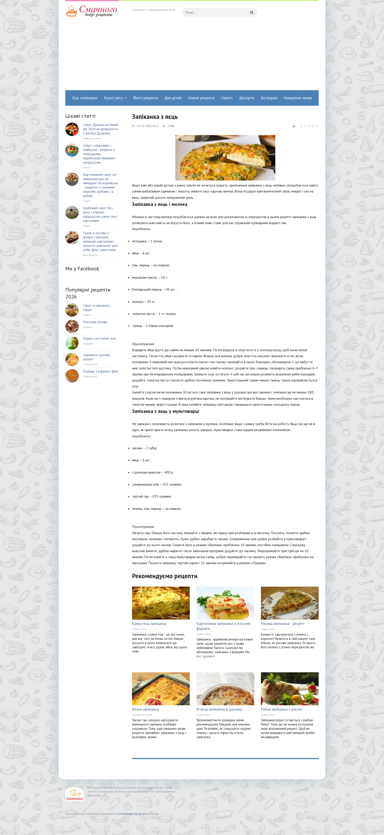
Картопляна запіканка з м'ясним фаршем (223, 626)
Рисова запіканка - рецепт (283, 623)
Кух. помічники (84, 97)
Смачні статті (139, 629)
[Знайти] (251, 12)
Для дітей (172, 97)
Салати (226, 97)
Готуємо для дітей (142, 714)
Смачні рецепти (201, 97)
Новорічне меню (298, 97)
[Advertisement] (192, 57)
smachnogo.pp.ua (130, 814)
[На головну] (92, 12)
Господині (269, 97)
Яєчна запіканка (145, 709)
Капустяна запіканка (149, 623)
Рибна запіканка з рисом (281, 709)
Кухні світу (113, 97)
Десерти (246, 97)
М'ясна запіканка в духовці (219, 709)
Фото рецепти (145, 97)
